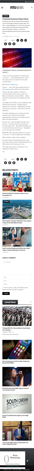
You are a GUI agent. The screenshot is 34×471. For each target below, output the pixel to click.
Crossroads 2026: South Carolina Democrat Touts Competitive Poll (15, 443)
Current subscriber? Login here (13, 466)
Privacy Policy (26, 469)
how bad (9, 89)
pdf (19, 102)
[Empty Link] (29, 302)
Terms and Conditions (17, 469)
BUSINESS (6, 15)
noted (15, 149)
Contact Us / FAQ (7, 469)
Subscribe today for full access (12, 464)
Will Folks (6, 224)
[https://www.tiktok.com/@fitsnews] (28, 460)
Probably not (14, 84)
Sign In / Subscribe (29, 1)
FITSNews (6, 36)
